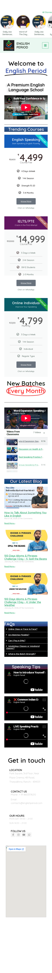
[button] (26, 629)
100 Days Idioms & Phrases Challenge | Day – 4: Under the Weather (22, 602)
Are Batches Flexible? (18, 634)
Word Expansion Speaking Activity (35, 441)
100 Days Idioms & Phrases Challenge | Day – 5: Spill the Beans (25, 557)
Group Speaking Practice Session (34, 465)
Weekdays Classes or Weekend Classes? (23, 647)
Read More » (9, 523)
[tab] (26, 441)
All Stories (47, 12)
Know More (26, 201)
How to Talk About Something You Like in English (25, 514)
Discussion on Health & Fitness (33, 449)
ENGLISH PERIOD (23, 45)
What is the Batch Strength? (22, 653)
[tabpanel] (26, 418)
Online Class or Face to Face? (22, 629)
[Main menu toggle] (45, 45)
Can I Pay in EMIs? (16, 640)
